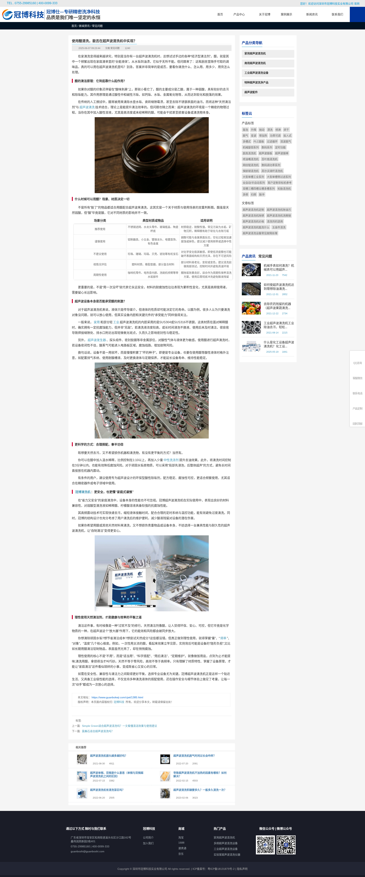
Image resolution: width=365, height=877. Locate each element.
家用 (97, 322)
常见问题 (115, 48)
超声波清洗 (87, 107)
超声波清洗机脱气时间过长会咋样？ (194, 755)
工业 (116, 322)
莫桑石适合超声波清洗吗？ (98, 731)
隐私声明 (242, 868)
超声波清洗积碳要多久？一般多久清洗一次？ (200, 789)
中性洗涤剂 (171, 460)
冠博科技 (119, 701)
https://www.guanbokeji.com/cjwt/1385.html (117, 697)
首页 (74, 25)
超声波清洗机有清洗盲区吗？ (107, 789)
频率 (223, 638)
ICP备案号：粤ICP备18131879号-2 (213, 868)
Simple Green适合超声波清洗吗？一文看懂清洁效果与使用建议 (119, 725)
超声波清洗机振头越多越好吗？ (108, 755)
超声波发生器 (97, 340)
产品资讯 (249, 256)
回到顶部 (357, 423)
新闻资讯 (84, 25)
